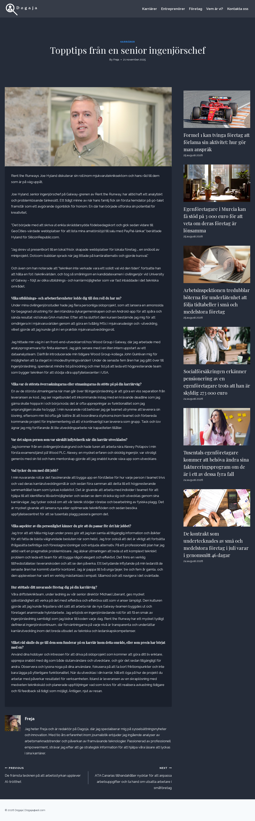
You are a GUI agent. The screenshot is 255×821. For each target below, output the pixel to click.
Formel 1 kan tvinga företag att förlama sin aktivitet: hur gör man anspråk (216, 142)
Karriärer (149, 9)
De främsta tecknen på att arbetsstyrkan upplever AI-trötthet (43, 775)
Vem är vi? (214, 9)
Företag (195, 9)
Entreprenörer (173, 9)
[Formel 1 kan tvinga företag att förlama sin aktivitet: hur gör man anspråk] (216, 109)
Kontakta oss (237, 9)
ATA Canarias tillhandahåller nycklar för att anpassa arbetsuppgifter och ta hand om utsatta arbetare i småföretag (133, 778)
